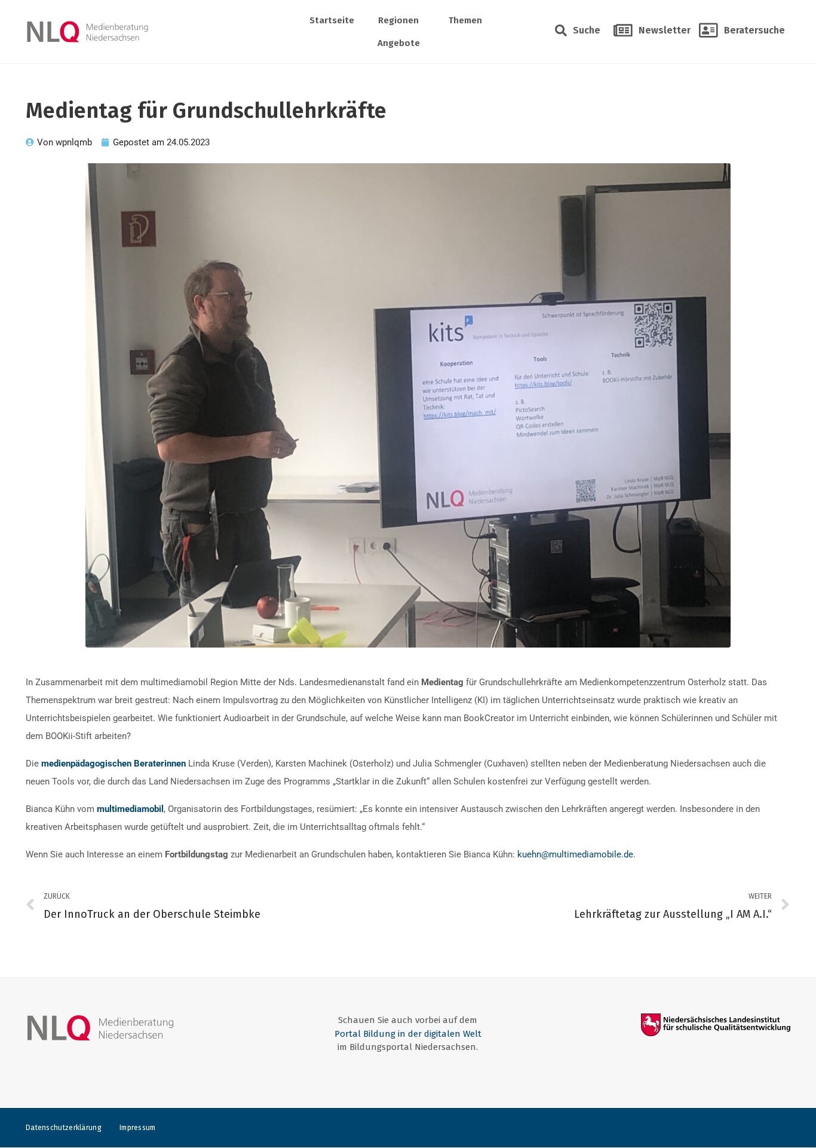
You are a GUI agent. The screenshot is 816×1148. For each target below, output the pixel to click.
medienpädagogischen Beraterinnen (113, 763)
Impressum (137, 1127)
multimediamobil (130, 809)
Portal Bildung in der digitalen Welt (408, 1033)
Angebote (399, 43)
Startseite (331, 20)
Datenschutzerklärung (64, 1127)
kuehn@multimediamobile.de (575, 854)
